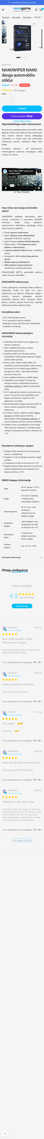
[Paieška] (36, 9)
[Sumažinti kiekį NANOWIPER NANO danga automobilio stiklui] (4, 99)
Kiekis (4, 94)
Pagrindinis (5, 17)
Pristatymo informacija (11, 557)
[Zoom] (34, 24)
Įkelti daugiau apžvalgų (22, 840)
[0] (40, 9)
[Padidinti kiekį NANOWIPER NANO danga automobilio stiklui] (12, 99)
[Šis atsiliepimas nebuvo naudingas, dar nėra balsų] (39, 662)
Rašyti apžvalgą (22, 606)
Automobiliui (27, 17)
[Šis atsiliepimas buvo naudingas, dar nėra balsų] (35, 662)
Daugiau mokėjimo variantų (22, 121)
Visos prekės (16, 17)
